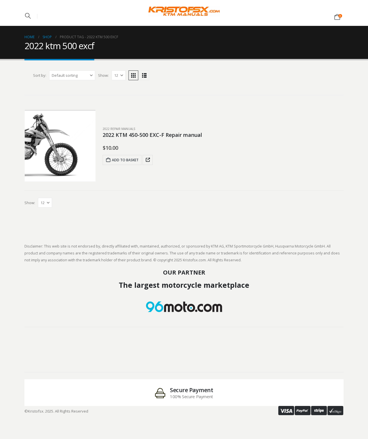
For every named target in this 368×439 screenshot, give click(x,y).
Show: (103, 75)
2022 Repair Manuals (119, 129)
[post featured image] (60, 145)
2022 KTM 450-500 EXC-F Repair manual (152, 134)
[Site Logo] (184, 11)
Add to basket (125, 160)
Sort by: (39, 75)
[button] (27, 15)
